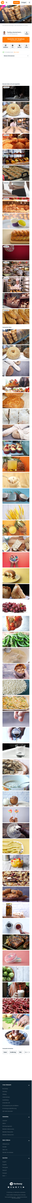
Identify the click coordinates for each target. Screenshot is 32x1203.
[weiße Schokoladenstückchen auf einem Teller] (15, 686)
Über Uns (4, 1149)
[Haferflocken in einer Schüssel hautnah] (15, 782)
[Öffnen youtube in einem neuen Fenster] (23, 1186)
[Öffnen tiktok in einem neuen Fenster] (18, 1186)
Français (4, 1172)
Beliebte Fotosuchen (7, 1131)
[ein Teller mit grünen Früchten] (15, 973)
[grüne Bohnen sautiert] (15, 638)
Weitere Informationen (9, 55)
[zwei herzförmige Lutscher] (15, 814)
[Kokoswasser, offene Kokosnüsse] (15, 495)
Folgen (26, 34)
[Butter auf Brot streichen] (15, 543)
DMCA (4, 1122)
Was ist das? (16, 52)
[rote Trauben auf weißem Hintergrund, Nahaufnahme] (15, 607)
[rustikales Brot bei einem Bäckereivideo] (15, 315)
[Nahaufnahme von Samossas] (15, 591)
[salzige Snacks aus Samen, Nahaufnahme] (15, 766)
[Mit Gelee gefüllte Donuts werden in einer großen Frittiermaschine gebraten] (15, 172)
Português (5, 1166)
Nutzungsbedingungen (9, 1196)
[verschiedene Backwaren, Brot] (15, 368)
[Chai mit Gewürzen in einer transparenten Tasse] (15, 479)
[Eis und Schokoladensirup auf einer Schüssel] (15, 830)
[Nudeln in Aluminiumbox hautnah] (15, 702)
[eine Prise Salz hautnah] (15, 718)
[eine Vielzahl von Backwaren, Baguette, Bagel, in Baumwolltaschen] (15, 431)
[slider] (13, 20)
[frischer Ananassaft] (15, 527)
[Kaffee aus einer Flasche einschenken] (15, 734)
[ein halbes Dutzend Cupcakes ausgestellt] (15, 447)
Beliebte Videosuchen (8, 1134)
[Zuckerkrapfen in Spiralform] (15, 236)
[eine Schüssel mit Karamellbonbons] (15, 1037)
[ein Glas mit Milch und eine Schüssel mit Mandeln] (15, 798)
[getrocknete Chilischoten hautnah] (15, 1005)
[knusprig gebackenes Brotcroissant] (15, 399)
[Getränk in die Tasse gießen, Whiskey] (15, 750)
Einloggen (23, 2)
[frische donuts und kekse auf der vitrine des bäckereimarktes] (15, 268)
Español (4, 1164)
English (4, 1161)
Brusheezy (5, 1088)
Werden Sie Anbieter (7, 1152)
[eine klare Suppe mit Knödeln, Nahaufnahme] (15, 654)
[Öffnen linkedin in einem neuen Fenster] (13, 1186)
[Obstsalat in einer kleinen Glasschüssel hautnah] (15, 861)
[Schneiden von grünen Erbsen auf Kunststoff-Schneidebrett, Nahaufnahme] (15, 1021)
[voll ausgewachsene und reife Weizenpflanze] (15, 511)
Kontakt (4, 1146)
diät (20, 1051)
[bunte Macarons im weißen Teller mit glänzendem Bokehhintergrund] (15, 220)
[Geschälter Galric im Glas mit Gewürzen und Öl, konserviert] (15, 909)
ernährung (13, 1051)
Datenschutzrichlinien (22, 1196)
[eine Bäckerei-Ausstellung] (15, 108)
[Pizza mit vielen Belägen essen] (15, 384)
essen (5, 1051)
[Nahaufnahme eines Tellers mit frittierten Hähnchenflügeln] (15, 893)
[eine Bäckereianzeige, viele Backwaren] (15, 336)
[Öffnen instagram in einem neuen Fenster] (10, 1186)
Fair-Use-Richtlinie (15, 1197)
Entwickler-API (6, 1102)
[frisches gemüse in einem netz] (15, 622)
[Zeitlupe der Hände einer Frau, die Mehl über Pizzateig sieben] (15, 92)
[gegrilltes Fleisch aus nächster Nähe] (15, 941)
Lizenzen (4, 1120)
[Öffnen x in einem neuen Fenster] (20, 1186)
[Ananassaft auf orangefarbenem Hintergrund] (15, 463)
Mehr (3, 1175)
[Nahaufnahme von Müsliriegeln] (15, 877)
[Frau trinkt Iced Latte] (15, 989)
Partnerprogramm (7, 1125)
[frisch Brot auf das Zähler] (15, 140)
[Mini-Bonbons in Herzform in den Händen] (15, 559)
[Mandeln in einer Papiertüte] (15, 670)
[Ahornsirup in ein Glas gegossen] (15, 925)
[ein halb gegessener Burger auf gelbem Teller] (15, 575)
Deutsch (4, 1169)
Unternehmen (6, 1096)
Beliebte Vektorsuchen (8, 1128)
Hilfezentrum (5, 1143)
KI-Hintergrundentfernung (9, 1108)
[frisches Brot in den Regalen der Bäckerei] (15, 156)
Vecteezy (4, 1091)
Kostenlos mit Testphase (16, 39)
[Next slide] (25, 1051)
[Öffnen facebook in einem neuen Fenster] (8, 1186)
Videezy (4, 1093)
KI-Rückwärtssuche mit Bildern (10, 1105)
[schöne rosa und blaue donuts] (15, 957)
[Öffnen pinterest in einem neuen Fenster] (15, 1186)
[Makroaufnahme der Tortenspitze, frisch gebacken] (15, 415)
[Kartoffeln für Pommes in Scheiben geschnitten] (15, 846)
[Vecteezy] (2, 2)
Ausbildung (5, 1099)
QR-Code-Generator (7, 1110)
